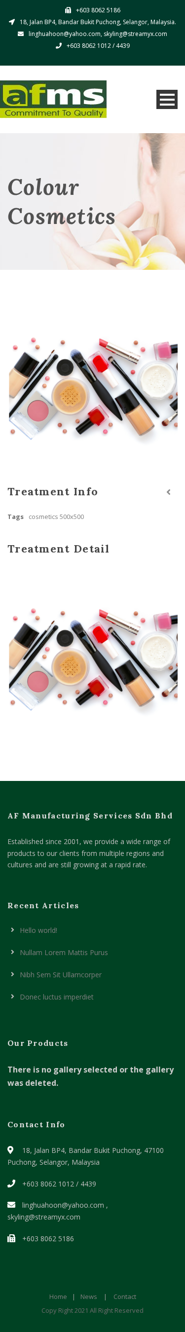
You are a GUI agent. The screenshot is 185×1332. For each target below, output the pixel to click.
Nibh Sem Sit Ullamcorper (61, 974)
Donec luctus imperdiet (57, 996)
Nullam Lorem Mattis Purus (64, 952)
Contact (124, 1296)
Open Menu (167, 99)
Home (58, 1296)
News (88, 1296)
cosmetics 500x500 (56, 516)
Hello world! (38, 930)
